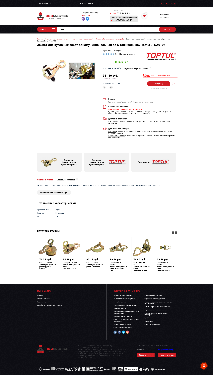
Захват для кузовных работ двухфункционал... (71, 266)
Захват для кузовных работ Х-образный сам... (118, 266)
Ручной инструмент (120, 302)
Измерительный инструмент (123, 316)
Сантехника (148, 321)
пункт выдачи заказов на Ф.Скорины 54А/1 (125, 112)
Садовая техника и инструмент (155, 310)
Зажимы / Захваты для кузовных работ (110, 39)
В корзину (159, 84)
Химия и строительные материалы (157, 307)
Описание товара (45, 180)
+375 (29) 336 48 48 (123, 20)
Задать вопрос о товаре (159, 88)
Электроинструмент (120, 308)
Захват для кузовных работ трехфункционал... (141, 266)
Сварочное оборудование (122, 327)
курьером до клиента (116, 122)
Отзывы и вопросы (67, 180)
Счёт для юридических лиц (142, 102)
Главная (40, 39)
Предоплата (126, 102)
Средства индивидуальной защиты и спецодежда (126, 320)
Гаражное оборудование (122, 295)
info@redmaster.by (90, 12)
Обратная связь (146, 355)
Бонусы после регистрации (135, 68)
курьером (112, 132)
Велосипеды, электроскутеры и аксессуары (155, 314)
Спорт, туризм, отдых (152, 324)
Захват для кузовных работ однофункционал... (165, 266)
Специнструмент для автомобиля (57, 39)
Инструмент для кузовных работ (82, 39)
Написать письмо (168, 355)
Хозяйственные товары (122, 324)
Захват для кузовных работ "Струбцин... (94, 265)
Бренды (40, 295)
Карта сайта (41, 302)
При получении (114, 102)
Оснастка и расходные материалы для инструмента (158, 302)
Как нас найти (86, 4)
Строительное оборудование (154, 299)
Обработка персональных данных (49, 305)
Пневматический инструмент (124, 299)
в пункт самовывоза (116, 136)
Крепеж (147, 318)
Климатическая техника (153, 295)
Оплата (111, 99)
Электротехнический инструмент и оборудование (126, 312)
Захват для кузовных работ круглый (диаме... (47, 266)
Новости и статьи (43, 299)
